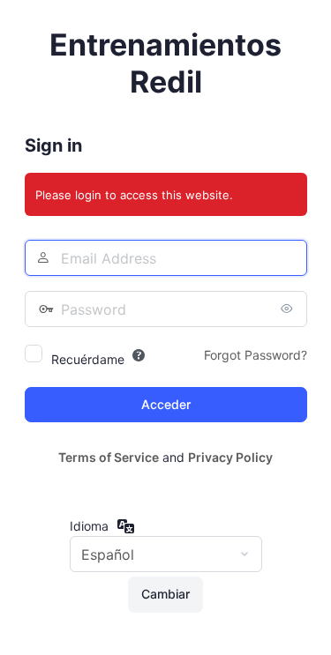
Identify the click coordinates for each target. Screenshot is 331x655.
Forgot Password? (255, 354)
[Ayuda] (138, 355)
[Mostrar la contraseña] (289, 308)
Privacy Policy (230, 457)
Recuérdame (87, 359)
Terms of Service (108, 457)
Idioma (89, 525)
